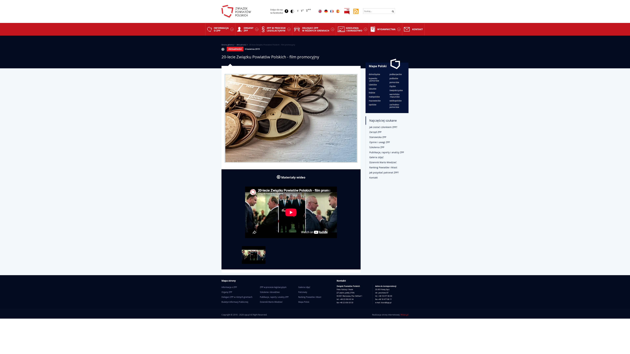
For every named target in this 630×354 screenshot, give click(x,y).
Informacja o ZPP (221, 29)
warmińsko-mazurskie (394, 95)
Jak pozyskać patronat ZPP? (384, 172)
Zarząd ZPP (375, 132)
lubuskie (372, 89)
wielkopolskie (395, 100)
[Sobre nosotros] (338, 11)
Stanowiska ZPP (377, 137)
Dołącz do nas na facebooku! (276, 11)
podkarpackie (395, 74)
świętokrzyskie (396, 90)
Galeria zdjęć (376, 157)
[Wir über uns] (326, 11)
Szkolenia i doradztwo (354, 29)
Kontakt (417, 29)
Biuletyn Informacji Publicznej (234, 302)
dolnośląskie (374, 74)
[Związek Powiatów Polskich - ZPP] (243, 11)
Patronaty (302, 292)
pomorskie (394, 82)
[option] (253, 255)
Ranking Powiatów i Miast (383, 167)
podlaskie (393, 78)
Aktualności (241, 44)
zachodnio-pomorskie (394, 105)
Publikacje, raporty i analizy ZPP (386, 152)
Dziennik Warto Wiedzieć (383, 162)
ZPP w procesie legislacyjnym (276, 29)
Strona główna (227, 44)
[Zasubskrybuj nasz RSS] (355, 11)
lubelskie (373, 84)
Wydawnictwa (386, 29)
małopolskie (374, 97)
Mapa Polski (378, 66)
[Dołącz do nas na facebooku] (286, 11)
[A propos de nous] (332, 11)
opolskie (372, 104)
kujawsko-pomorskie (374, 79)
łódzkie (372, 92)
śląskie (392, 86)
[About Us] (320, 11)
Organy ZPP (248, 29)
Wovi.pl (404, 314)
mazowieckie (375, 100)
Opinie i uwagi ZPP (379, 142)
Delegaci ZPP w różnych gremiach (315, 29)
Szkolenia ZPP (376, 147)
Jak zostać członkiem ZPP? (383, 127)
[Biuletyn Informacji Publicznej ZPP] (346, 11)
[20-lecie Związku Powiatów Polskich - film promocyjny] (253, 255)
